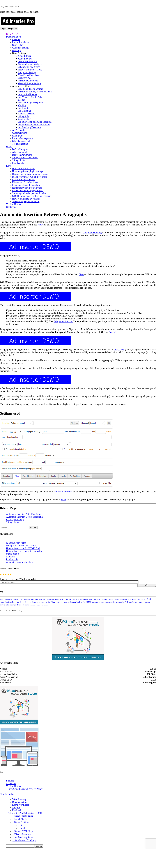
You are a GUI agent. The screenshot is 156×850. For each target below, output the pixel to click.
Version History (13, 204)
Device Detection (26, 113)
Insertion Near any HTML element (35, 91)
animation (50, 599)
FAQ (8, 165)
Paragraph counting (92, 232)
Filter (40, 224)
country (143, 599)
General (112, 332)
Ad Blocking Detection (29, 127)
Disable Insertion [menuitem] (22, 834)
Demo (9, 146)
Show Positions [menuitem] (21, 822)
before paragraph (79, 599)
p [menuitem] (21, 825)
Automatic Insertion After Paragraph (23, 514)
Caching (22, 105)
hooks (83, 602)
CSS (149, 599)
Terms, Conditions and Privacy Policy (24, 789)
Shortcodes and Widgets (29, 64)
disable (34, 602)
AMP (44, 599)
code (138, 599)
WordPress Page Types (29, 75)
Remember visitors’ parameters (27, 187)
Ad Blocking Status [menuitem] (23, 837)
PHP (126, 602)
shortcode (20, 605)
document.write (43, 602)
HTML (88, 602)
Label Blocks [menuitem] (20, 819)
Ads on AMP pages (27, 94)
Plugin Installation (21, 42)
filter (53, 602)
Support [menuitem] (16, 807)
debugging (14, 602)
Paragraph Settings (27, 72)
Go (146, 585)
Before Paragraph (20, 149)
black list (104, 599)
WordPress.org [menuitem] (19, 799)
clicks (116, 599)
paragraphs (120, 602)
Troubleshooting (20, 143)
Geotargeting (24, 119)
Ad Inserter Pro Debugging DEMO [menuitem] (25, 813)
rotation (147, 602)
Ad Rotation (24, 108)
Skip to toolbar (7, 794)
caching (110, 599)
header (73, 602)
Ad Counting (24, 111)
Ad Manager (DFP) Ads (30, 97)
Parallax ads (18, 163)
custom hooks (5, 602)
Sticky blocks (18, 160)
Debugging (17, 135)
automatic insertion (63, 491)
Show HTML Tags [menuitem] (23, 831)
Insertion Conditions (28, 80)
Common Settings (20, 47)
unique (32, 605)
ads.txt (21, 100)
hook (78, 602)
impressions (96, 602)
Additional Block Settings (30, 89)
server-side (4, 605)
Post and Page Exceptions (30, 102)
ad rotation (15, 599)
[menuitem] (81, 846)
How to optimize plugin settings (27, 171)
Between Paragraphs (22, 154)
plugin (141, 602)
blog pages (119, 349)
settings (12, 605)
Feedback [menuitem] (16, 810)
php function (133, 602)
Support (10, 780)
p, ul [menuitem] (23, 828)
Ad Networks (18, 130)
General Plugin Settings (29, 83)
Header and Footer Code (30, 69)
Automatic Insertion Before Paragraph (24, 516)
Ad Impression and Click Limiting (34, 124)
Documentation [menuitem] (19, 802)
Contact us (11, 207)
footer (57, 602)
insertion (104, 602)
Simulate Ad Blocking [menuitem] (25, 840)
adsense (27, 599)
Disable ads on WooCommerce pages (30, 174)
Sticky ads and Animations (25, 157)
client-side (123, 599)
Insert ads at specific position (26, 185)
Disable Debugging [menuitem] (23, 816)
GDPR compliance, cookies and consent (31, 196)
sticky (27, 605)
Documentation (13, 36)
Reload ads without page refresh (27, 190)
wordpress (44, 605)
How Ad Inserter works (23, 168)
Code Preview (25, 58)
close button (132, 599)
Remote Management (22, 138)
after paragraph (36, 599)
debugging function (63, 321)
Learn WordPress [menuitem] (20, 804)
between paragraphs (93, 599)
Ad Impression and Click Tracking (34, 122)
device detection (25, 602)
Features (16, 39)
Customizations (19, 132)
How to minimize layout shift (26, 198)
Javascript (111, 602)
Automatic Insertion (27, 61)
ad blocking (5, 599)
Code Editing (24, 56)
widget (37, 605)
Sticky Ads (23, 116)
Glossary (16, 50)
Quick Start (17, 45)
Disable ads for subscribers (25, 182)
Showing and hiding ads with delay (29, 193)
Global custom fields (22, 141)
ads (21, 599)
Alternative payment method (25, 201)
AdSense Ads (24, 78)
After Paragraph (20, 152)
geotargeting (65, 602)
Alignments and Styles (29, 67)
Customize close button (23, 179)
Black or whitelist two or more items (29, 176)
